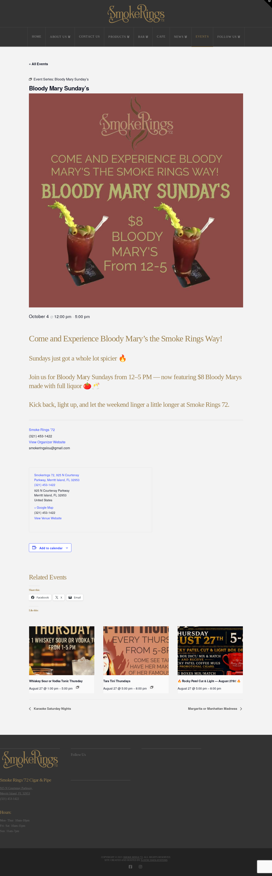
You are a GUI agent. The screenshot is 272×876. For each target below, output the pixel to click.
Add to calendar (50, 548)
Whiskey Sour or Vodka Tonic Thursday (55, 681)
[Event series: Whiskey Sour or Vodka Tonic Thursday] (77, 687)
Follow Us (78, 754)
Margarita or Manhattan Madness (213, 708)
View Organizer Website (47, 441)
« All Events (38, 63)
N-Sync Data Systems (154, 860)
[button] (268, 4)
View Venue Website (48, 518)
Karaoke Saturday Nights (52, 708)
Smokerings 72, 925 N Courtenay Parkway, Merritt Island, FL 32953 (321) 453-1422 (56, 480)
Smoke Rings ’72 (42, 429)
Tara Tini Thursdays (116, 681)
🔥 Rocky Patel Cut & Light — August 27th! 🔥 (209, 681)
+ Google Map (43, 507)
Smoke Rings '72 (133, 857)
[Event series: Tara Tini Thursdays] (151, 687)
